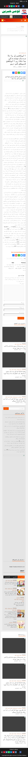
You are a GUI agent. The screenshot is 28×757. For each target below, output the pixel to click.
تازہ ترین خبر (23, 52)
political (24, 343)
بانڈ (15, 258)
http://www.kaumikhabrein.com (18, 252)
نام (22, 302)
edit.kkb (20, 66)
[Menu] (21, 20)
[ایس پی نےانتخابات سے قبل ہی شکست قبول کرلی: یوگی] (21, 624)
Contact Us (12, 3)
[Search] (5, 20)
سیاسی (18, 343)
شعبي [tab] (14, 577)
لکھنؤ (7, 396)
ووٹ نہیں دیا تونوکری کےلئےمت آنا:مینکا (9, 265)
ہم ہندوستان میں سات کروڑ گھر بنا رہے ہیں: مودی (11, 583)
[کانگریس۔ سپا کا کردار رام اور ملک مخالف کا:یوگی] (14, 387)
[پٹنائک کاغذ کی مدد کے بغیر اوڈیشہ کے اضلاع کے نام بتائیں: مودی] (14, 360)
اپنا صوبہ (20, 396)
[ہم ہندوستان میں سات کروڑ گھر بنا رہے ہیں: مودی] (14, 334)
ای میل (22, 307)
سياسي (21, 343)
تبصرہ (22, 283)
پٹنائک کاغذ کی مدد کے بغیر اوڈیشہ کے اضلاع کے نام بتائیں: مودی (15, 373)
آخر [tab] (22, 577)
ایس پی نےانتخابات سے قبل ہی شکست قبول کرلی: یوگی (10, 625)
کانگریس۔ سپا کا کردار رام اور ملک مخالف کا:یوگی (19, 604)
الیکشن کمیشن (20, 258)
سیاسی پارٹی (10, 258)
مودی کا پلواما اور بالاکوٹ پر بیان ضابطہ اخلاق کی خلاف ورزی (20, 266)
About (17, 3)
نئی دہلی (23, 259)
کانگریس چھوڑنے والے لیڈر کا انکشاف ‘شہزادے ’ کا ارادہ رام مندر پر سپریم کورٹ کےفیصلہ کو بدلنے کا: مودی (14, 432)
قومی (20, 52)
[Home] (25, 20)
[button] (21, 20)
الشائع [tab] (6, 577)
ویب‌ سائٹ (21, 312)
